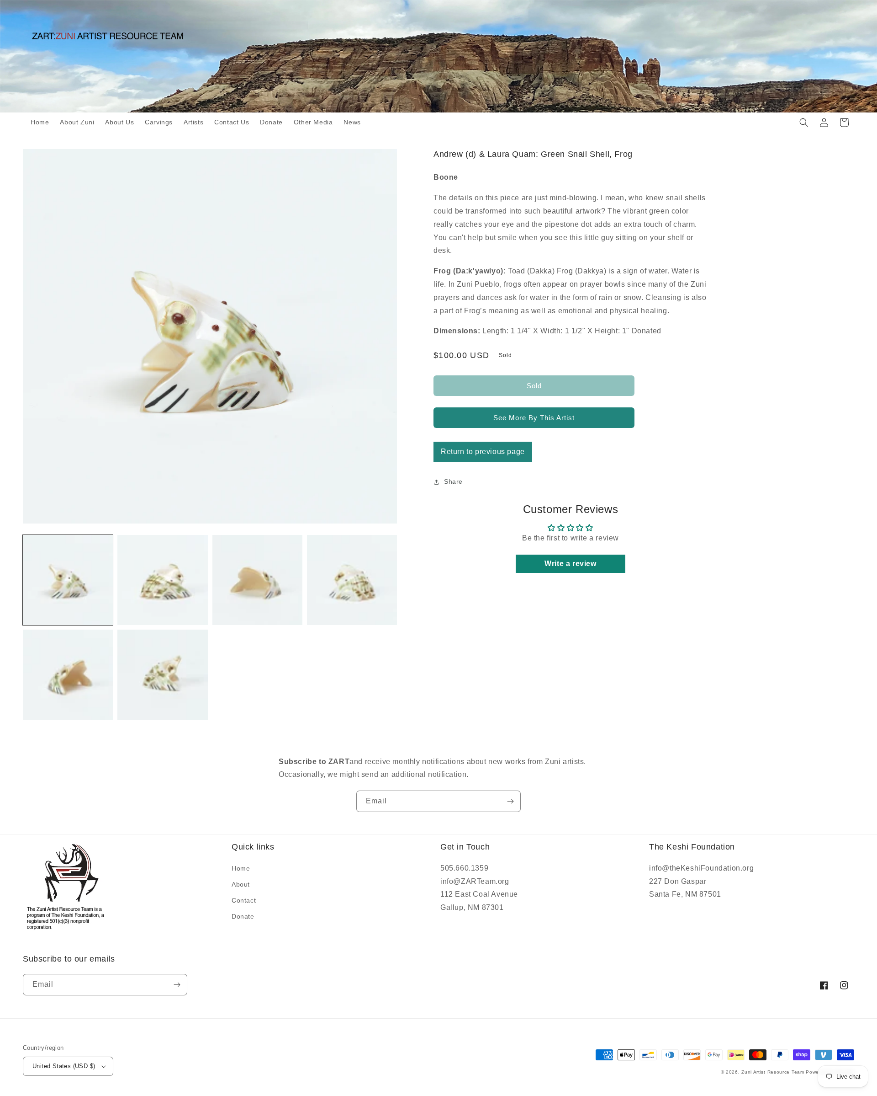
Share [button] (453, 481)
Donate (243, 916)
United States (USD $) (63, 1066)
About (241, 884)
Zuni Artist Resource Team (772, 1072)
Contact (244, 900)
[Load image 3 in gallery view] (257, 580)
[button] (804, 122)
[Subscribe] (510, 801)
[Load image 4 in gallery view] (352, 580)
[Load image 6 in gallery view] (162, 675)
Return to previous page (483, 451)
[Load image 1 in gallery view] (68, 580)
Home (241, 868)
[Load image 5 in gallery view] (68, 675)
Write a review (570, 563)
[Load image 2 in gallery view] (162, 580)
